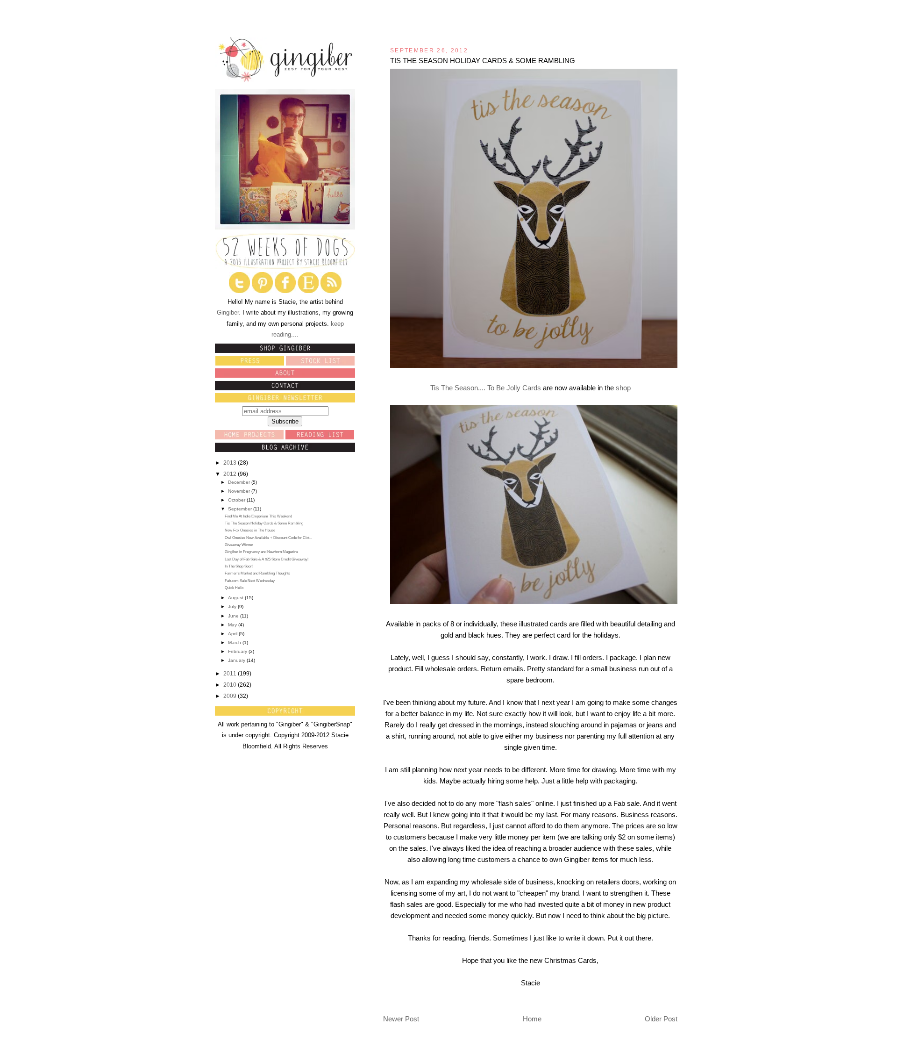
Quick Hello (234, 588)
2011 (230, 673)
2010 (230, 685)
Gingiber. (229, 312)
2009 (230, 696)
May (233, 624)
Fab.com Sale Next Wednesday (250, 581)
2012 (230, 474)
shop (623, 388)
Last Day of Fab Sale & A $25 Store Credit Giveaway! (266, 559)
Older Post (661, 1019)
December (239, 482)
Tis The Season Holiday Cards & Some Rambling (264, 523)
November (239, 491)
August (236, 597)
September (240, 508)
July (233, 606)
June (234, 615)
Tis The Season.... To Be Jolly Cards (485, 388)
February (238, 651)
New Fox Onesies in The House (250, 530)
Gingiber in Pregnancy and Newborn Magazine (261, 552)
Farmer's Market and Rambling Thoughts (257, 573)
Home (532, 1019)
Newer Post (401, 1019)
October (237, 499)
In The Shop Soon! (239, 566)
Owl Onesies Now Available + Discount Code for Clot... (268, 538)
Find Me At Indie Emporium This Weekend (258, 516)
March (235, 642)
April (233, 633)
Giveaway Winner (239, 545)
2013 (230, 462)
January (237, 660)
